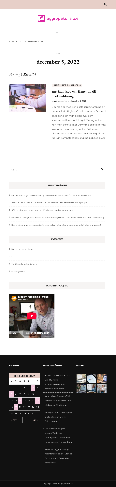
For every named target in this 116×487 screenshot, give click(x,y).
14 (20, 400)
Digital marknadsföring (67, 85)
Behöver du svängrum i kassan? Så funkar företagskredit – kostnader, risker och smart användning (57, 217)
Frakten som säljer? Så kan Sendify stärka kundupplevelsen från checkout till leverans (51, 195)
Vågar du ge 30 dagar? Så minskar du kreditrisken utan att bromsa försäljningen (49, 202)
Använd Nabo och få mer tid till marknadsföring (74, 93)
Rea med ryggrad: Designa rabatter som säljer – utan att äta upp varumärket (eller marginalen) (56, 225)
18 (37, 400)
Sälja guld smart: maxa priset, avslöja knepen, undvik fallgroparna (42, 210)
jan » (35, 419)
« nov (14, 419)
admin (57, 101)
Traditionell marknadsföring (24, 264)
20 (16, 407)
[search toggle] (105, 4)
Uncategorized (18, 271)
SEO (13, 256)
